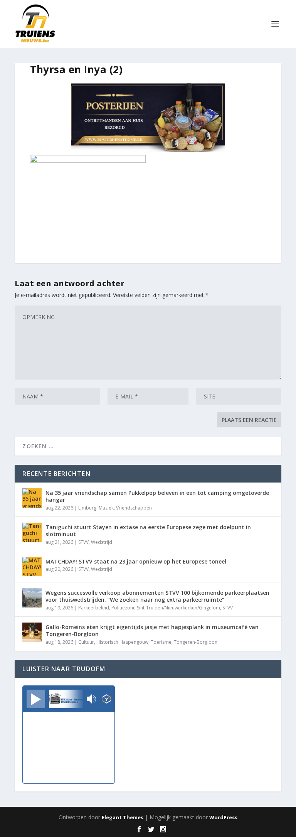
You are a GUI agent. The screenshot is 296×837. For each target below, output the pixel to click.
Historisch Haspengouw (122, 642)
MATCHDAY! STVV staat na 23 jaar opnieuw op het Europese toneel (135, 561)
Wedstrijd (101, 542)
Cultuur (86, 642)
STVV (83, 542)
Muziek (106, 508)
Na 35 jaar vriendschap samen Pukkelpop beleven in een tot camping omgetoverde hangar (157, 496)
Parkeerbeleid (93, 607)
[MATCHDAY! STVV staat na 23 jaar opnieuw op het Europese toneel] (32, 566)
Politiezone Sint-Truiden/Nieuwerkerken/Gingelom (165, 607)
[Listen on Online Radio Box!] (107, 699)
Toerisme (161, 642)
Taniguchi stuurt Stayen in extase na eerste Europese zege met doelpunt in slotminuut (148, 530)
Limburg (87, 508)
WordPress (223, 817)
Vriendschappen (134, 508)
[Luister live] (36, 699)
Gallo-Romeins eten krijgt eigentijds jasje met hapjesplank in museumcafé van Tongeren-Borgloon (152, 630)
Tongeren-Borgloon (195, 642)
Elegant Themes (122, 817)
